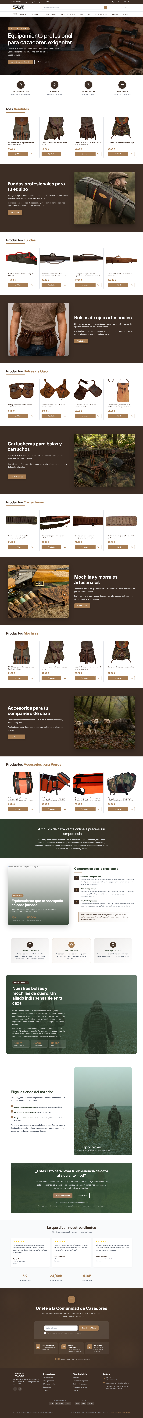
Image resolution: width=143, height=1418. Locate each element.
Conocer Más (82, 1195)
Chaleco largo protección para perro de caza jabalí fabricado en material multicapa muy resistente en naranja (87, 800)
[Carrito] (130, 8)
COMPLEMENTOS (101, 14)
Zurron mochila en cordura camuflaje (121, 143)
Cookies (105, 1412)
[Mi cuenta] (125, 8)
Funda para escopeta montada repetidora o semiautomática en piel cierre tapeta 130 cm (87, 276)
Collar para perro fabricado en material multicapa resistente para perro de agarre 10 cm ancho (20, 800)
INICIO (15, 14)
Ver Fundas (15, 213)
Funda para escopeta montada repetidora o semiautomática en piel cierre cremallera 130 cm (54, 276)
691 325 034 (17, 2)
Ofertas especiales (44, 62)
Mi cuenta (76, 1377)
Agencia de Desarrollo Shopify (120, 1412)
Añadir (19, 154)
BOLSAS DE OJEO (50, 14)
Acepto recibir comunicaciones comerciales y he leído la (64, 1333)
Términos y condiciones (93, 1412)
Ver (32, 154)
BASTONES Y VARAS (68, 14)
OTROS (125, 14)
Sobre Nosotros (48, 1377)
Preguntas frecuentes (80, 1387)
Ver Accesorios (16, 737)
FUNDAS (23, 14)
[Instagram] (20, 1389)
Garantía (75, 1390)
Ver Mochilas (82, 606)
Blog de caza (47, 1387)
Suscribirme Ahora (89, 1328)
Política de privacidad (77, 1412)
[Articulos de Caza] (18, 7)
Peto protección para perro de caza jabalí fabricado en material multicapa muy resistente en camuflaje (121, 800)
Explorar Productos (63, 1195)
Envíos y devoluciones (80, 1384)
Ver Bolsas (81, 341)
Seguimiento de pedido (119, 2)
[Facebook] (15, 1389)
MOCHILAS (35, 14)
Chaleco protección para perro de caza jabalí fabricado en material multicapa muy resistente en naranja (54, 800)
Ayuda (130, 2)
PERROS (115, 14)
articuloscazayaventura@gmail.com (117, 1383)
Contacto (46, 1390)
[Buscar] (105, 7)
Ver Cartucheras (17, 477)
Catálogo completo (49, 1381)
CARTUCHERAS (85, 14)
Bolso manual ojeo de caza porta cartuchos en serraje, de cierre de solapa (120, 407)
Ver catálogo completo (19, 62)
